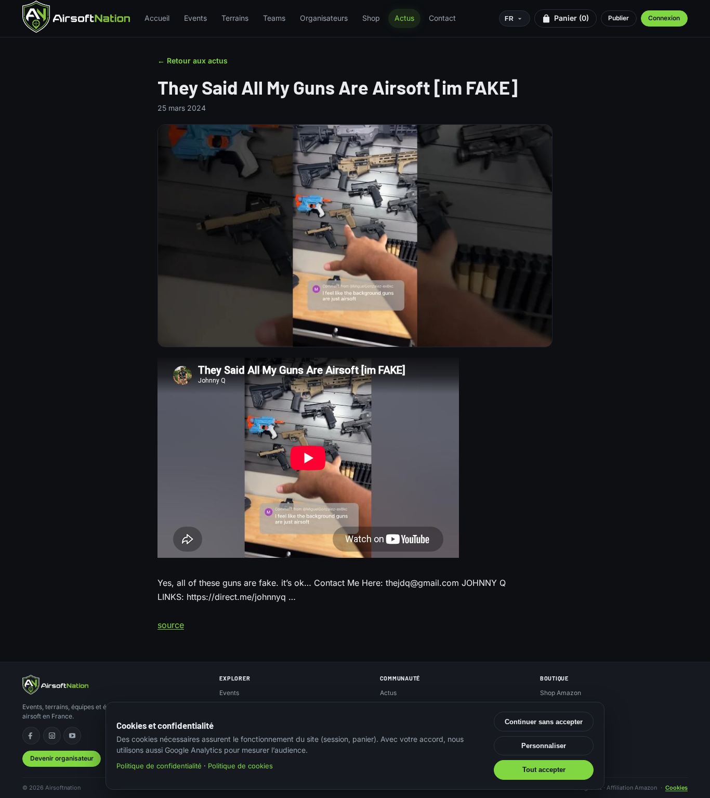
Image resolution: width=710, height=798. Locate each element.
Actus (404, 18)
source (170, 625)
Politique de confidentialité (159, 766)
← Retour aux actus (192, 60)
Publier (618, 18)
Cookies (676, 787)
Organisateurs (324, 18)
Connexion (664, 18)
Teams (274, 18)
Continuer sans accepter (544, 722)
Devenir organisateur (62, 758)
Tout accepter (544, 770)
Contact (442, 18)
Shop (371, 18)
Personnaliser (543, 746)
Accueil (156, 18)
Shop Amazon (560, 693)
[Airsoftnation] (76, 17)
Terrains (234, 18)
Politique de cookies (240, 766)
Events (195, 18)
